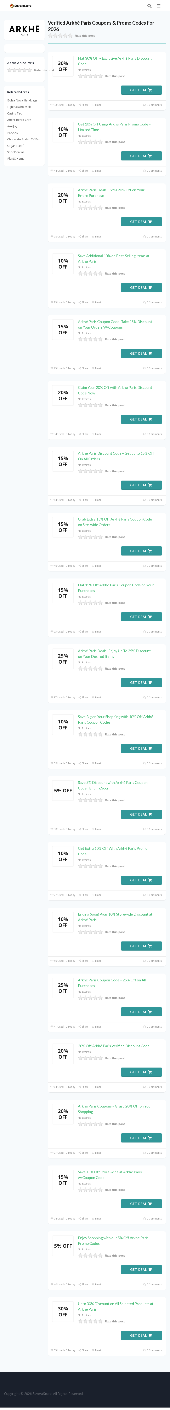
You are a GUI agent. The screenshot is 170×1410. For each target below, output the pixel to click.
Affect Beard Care (19, 120)
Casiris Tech (15, 113)
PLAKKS (12, 133)
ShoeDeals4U (16, 152)
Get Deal (139, 90)
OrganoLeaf (15, 146)
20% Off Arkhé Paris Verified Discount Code (113, 1046)
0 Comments (154, 105)
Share (85, 105)
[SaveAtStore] (20, 5)
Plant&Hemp (15, 158)
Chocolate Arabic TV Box (24, 139)
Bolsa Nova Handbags (22, 100)
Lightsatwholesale (19, 107)
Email (98, 105)
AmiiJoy (12, 126)
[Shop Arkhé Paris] (24, 29)
